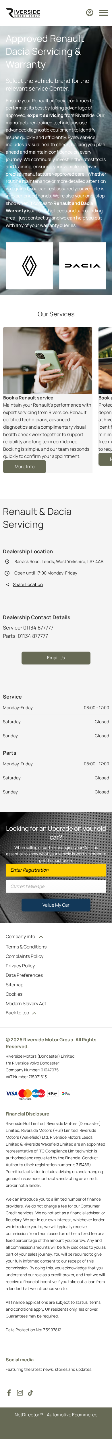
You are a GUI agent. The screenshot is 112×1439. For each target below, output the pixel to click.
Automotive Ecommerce (72, 1414)
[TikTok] (30, 1392)
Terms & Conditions (26, 947)
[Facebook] (8, 1392)
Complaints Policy (24, 956)
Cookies (14, 994)
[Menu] (103, 13)
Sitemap (14, 984)
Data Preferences (24, 975)
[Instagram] (20, 1392)
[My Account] (89, 12)
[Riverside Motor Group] (23, 13)
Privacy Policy (20, 965)
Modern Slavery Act (26, 1003)
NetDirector (27, 1414)
